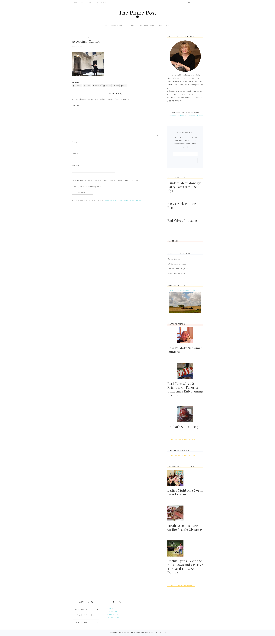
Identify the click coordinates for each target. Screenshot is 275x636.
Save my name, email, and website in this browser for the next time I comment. (105, 180)
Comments (113, 614)
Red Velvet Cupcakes (182, 220)
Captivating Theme (129, 632)
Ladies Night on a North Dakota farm (185, 492)
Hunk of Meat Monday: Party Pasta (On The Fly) (184, 187)
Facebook (172, 116)
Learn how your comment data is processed (123, 200)
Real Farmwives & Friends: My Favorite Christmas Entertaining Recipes (185, 389)
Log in (110, 608)
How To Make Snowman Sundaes (185, 350)
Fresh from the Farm (176, 274)
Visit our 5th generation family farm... (185, 290)
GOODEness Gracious (177, 264)
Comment (76, 105)
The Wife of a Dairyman (178, 269)
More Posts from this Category (182, 439)
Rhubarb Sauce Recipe (183, 427)
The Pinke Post (137, 14)
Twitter (200, 116)
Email (75, 154)
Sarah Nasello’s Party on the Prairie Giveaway (185, 527)
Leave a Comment (111, 37)
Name (75, 142)
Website (75, 165)
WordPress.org (113, 617)
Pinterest (192, 116)
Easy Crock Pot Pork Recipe (182, 205)
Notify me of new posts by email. (88, 187)
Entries (112, 611)
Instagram (182, 116)
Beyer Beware (174, 259)
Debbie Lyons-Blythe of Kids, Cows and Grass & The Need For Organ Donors (185, 567)
